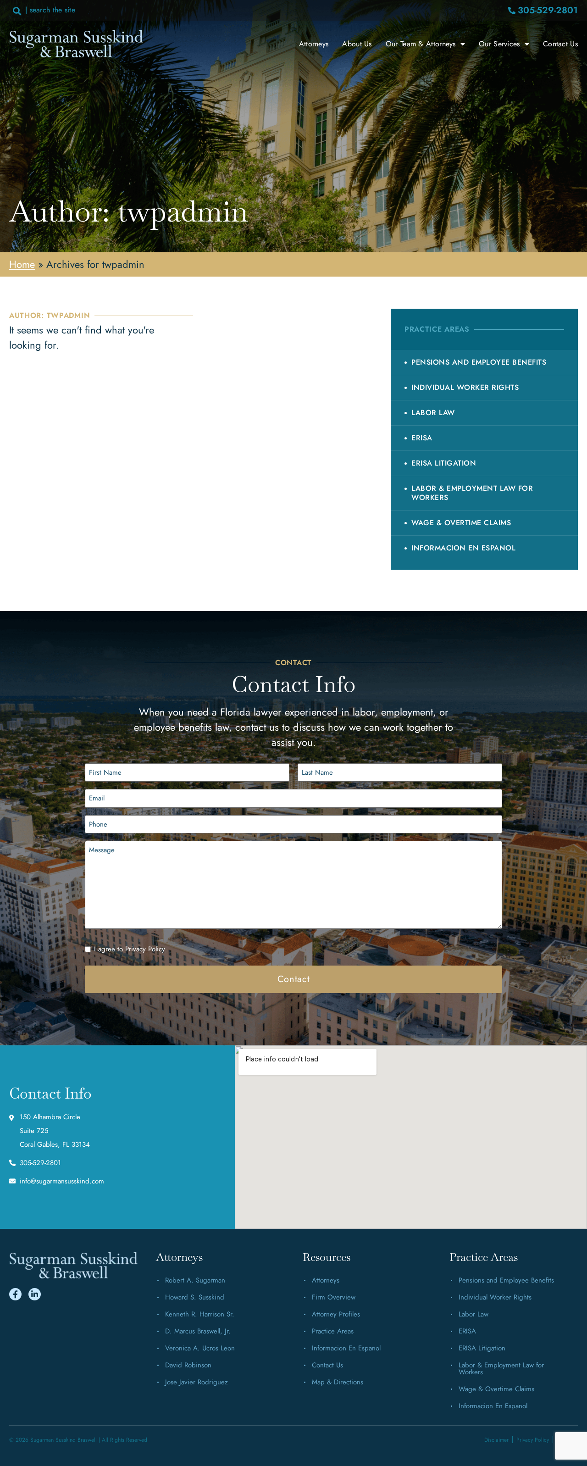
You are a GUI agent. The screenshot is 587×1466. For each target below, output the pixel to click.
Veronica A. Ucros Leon (200, 1348)
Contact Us (560, 44)
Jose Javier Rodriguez (196, 1382)
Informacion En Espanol (463, 548)
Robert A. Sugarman (195, 1280)
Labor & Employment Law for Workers (472, 493)
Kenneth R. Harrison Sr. (199, 1314)
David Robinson (188, 1365)
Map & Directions (337, 1382)
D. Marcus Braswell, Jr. (198, 1331)
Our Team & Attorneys (421, 44)
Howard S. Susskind (194, 1297)
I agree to (129, 949)
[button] (16, 10)
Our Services (499, 44)
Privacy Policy (145, 949)
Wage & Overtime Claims (461, 522)
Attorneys (314, 44)
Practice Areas (333, 1331)
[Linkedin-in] (34, 1294)
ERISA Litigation (443, 463)
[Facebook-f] (15, 1294)
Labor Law (433, 412)
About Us (356, 44)
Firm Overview (333, 1297)
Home (22, 264)
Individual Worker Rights (465, 387)
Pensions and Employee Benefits (478, 362)
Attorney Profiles (336, 1314)
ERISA (421, 438)
